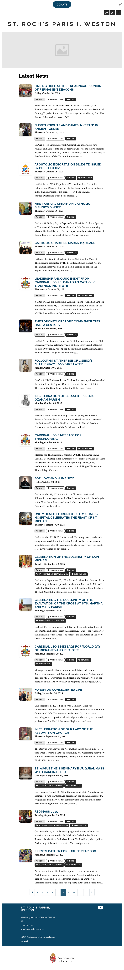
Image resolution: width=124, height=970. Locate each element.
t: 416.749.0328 (27, 925)
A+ (106, 12)
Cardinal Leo (86, 295)
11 (80, 892)
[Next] (92, 892)
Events (72, 253)
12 (86, 892)
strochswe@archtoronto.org (32, 929)
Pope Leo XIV (86, 178)
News (41, 99)
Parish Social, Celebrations (51, 621)
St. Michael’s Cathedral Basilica (53, 574)
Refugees (84, 660)
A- (112, 12)
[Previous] (32, 892)
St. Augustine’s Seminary (50, 786)
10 (74, 892)
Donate (62, 4)
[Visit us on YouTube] (100, 908)
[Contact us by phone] (120, 4)
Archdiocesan (56, 99)
